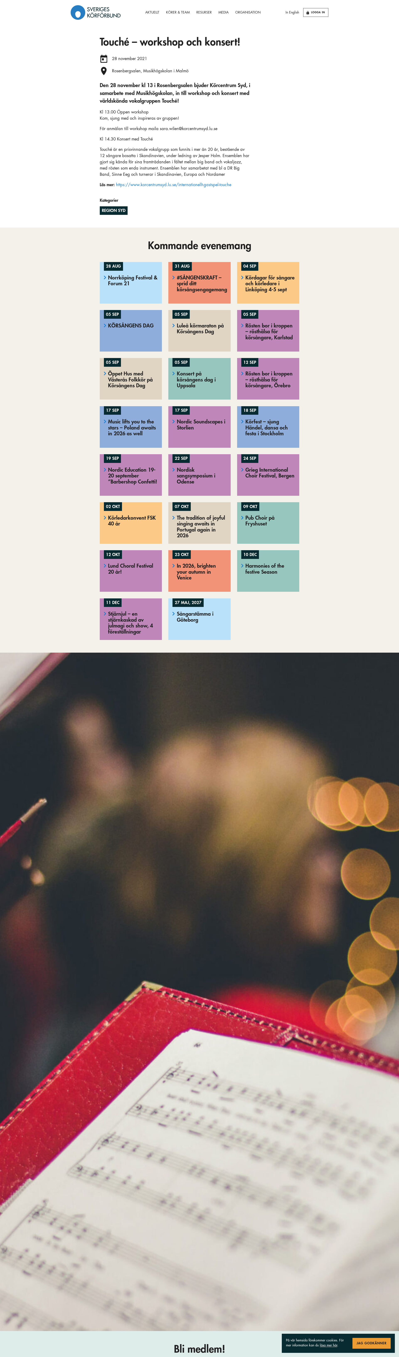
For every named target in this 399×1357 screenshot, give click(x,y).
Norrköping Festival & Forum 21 (133, 280)
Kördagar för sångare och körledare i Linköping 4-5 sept (270, 283)
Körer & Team (178, 12)
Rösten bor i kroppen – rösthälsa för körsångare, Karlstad (269, 331)
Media (223, 12)
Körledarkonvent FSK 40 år (132, 521)
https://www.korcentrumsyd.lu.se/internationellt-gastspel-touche (173, 185)
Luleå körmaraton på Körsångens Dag (200, 328)
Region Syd (114, 210)
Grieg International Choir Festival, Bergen (269, 473)
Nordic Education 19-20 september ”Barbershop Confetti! (132, 475)
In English (292, 12)
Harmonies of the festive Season (264, 569)
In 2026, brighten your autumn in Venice (196, 571)
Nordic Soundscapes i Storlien (201, 424)
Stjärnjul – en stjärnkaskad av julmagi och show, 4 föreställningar (130, 622)
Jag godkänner (372, 1343)
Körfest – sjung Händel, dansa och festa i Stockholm (266, 427)
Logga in (318, 12)
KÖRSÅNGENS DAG (131, 325)
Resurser (204, 12)
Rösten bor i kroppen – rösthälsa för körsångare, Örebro (269, 379)
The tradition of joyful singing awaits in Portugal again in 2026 (201, 526)
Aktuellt (152, 12)
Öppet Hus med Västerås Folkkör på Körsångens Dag (130, 379)
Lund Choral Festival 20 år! (130, 569)
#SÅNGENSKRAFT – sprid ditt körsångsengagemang (202, 283)
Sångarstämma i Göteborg (195, 617)
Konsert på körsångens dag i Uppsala (196, 379)
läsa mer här (328, 1345)
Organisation (248, 12)
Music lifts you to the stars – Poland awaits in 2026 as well (132, 427)
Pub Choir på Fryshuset (260, 521)
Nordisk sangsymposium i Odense (196, 475)
